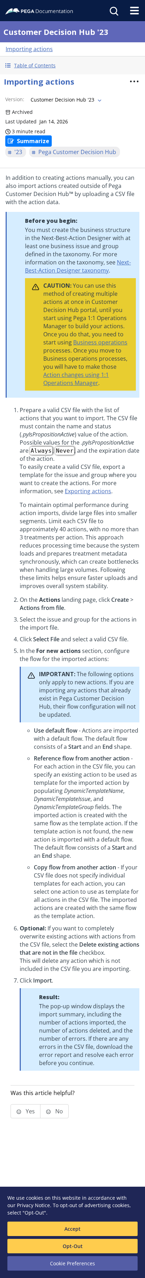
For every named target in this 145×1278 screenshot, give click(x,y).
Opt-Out (73, 1246)
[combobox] (65, 99)
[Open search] (113, 10)
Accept (72, 1228)
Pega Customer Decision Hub (77, 152)
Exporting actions (88, 491)
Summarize (33, 141)
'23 (18, 152)
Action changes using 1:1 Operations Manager (76, 379)
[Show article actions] (134, 81)
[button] (72, 65)
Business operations (100, 342)
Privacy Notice (33, 1205)
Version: (14, 99)
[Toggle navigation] (134, 10)
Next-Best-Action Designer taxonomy (78, 266)
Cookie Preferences (72, 1263)
